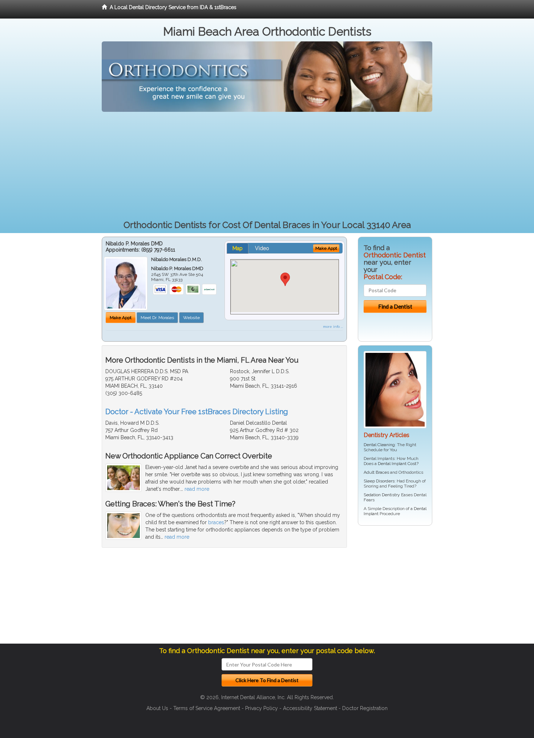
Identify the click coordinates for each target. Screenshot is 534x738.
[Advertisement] (267, 166)
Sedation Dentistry (382, 494)
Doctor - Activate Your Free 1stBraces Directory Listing (196, 411)
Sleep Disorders (379, 481)
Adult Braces (376, 472)
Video (262, 248)
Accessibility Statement (310, 708)
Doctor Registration (365, 708)
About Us (157, 708)
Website (191, 317)
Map (237, 248)
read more (197, 489)
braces (216, 522)
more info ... (333, 327)
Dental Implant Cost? (398, 463)
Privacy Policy (261, 708)
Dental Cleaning (379, 444)
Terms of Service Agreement (206, 708)
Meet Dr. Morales (157, 317)
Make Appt (121, 317)
